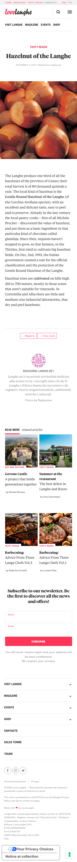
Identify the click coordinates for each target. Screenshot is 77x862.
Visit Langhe (14, 25)
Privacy (35, 781)
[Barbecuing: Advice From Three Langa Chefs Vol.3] (21, 529)
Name (11, 614)
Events (46, 25)
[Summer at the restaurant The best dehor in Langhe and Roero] (55, 450)
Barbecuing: (19, 557)
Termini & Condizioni (15, 781)
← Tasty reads (47, 335)
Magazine (19, 2)
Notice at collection (21, 856)
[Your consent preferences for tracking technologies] (69, 854)
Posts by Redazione (38, 400)
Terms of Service (24, 800)
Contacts (11, 731)
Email (11, 626)
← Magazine (28, 335)
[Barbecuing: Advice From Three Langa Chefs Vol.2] (55, 529)
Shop (56, 25)
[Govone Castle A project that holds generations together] (21, 450)
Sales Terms (12, 742)
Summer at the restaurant (53, 481)
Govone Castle (21, 479)
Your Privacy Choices (35, 849)
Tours (8, 754)
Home (8, 2)
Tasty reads (35, 2)
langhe (18, 12)
